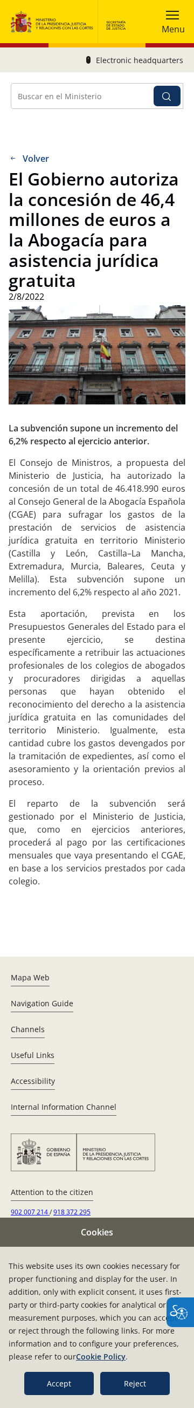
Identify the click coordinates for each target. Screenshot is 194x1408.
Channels (28, 1029)
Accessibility (33, 1081)
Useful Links (32, 1055)
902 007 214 (30, 1212)
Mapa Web (30, 977)
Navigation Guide (42, 1003)
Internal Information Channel (63, 1107)
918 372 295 (72, 1212)
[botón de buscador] (167, 96)
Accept (59, 1383)
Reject (135, 1383)
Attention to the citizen (52, 1192)
